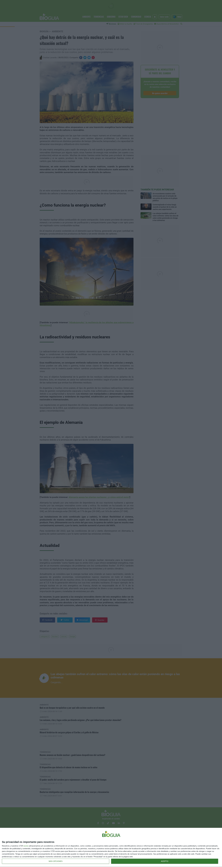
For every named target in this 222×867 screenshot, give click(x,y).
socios (26, 846)
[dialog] (111, 847)
